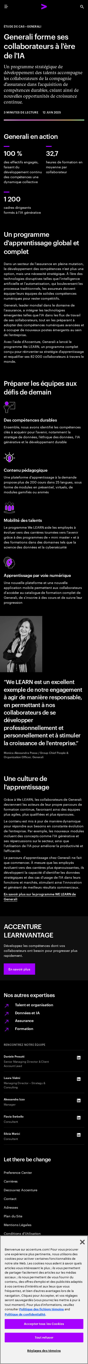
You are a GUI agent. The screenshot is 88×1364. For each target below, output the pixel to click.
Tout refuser (44, 1337)
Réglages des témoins (44, 1350)
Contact (10, 1198)
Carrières (11, 1181)
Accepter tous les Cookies (44, 1323)
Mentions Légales (17, 1224)
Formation (24, 1028)
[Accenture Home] (44, 6)
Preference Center (18, 1172)
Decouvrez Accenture (20, 1189)
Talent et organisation (34, 1004)
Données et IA (27, 1012)
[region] (44, 1299)
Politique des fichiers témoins (41, 1309)
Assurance (24, 1020)
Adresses (11, 1207)
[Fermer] (82, 1242)
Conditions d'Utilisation (22, 1233)
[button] (19, 969)
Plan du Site (13, 1215)
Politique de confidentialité (25, 1314)
